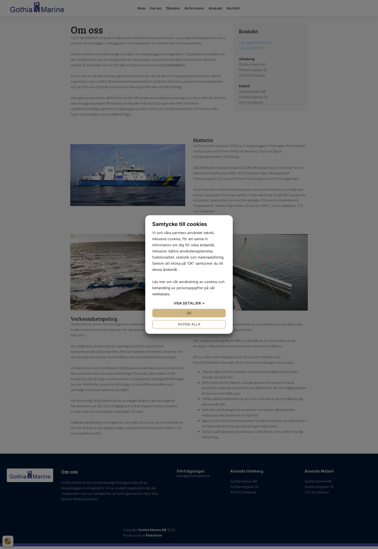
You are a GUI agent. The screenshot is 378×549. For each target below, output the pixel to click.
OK (189, 313)
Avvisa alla (189, 324)
